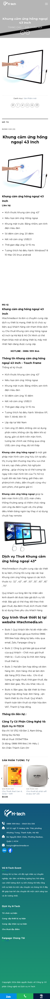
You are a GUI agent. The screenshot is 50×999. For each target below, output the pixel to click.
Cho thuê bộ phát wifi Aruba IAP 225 (36, 792)
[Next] (48, 784)
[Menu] (46, 4)
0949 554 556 (28, 824)
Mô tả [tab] (5, 122)
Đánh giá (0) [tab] (8, 129)
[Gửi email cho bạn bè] (27, 105)
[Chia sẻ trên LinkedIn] (37, 105)
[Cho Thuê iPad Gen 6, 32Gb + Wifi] (13, 776)
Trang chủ (14, 27)
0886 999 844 (13, 824)
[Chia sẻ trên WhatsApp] (13, 105)
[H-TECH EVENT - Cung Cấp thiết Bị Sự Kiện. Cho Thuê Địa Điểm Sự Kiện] (9, 4)
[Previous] (2, 784)
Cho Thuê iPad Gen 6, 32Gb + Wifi (12, 792)
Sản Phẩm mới (33, 27)
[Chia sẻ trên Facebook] (18, 105)
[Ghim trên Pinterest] (32, 105)
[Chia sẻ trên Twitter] (22, 105)
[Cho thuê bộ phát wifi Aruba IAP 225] (37, 776)
